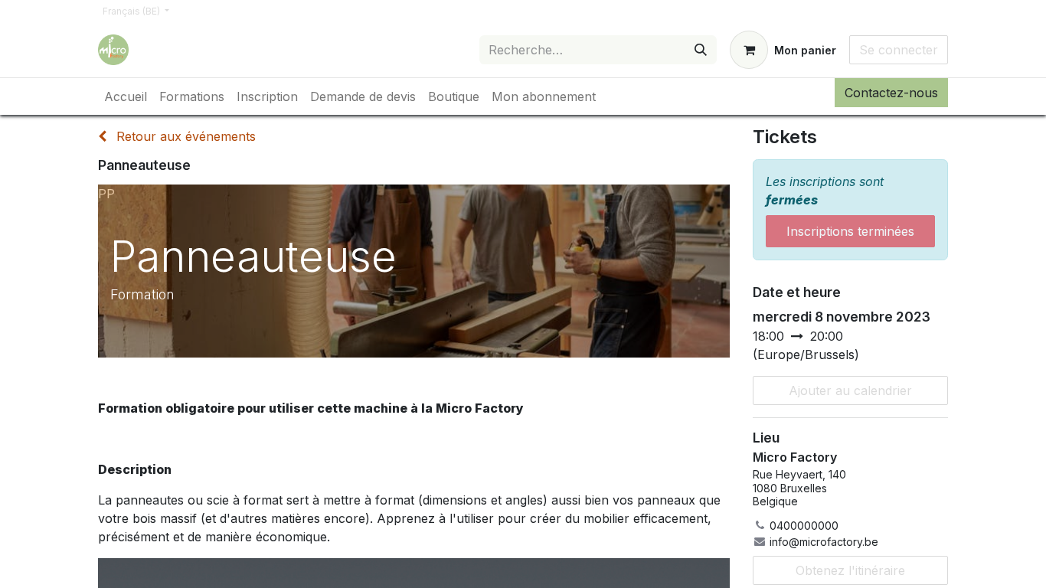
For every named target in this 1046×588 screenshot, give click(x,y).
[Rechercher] (701, 49)
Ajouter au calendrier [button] (850, 390)
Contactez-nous (891, 92)
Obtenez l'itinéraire (850, 570)
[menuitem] (125, 96)
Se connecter (898, 49)
